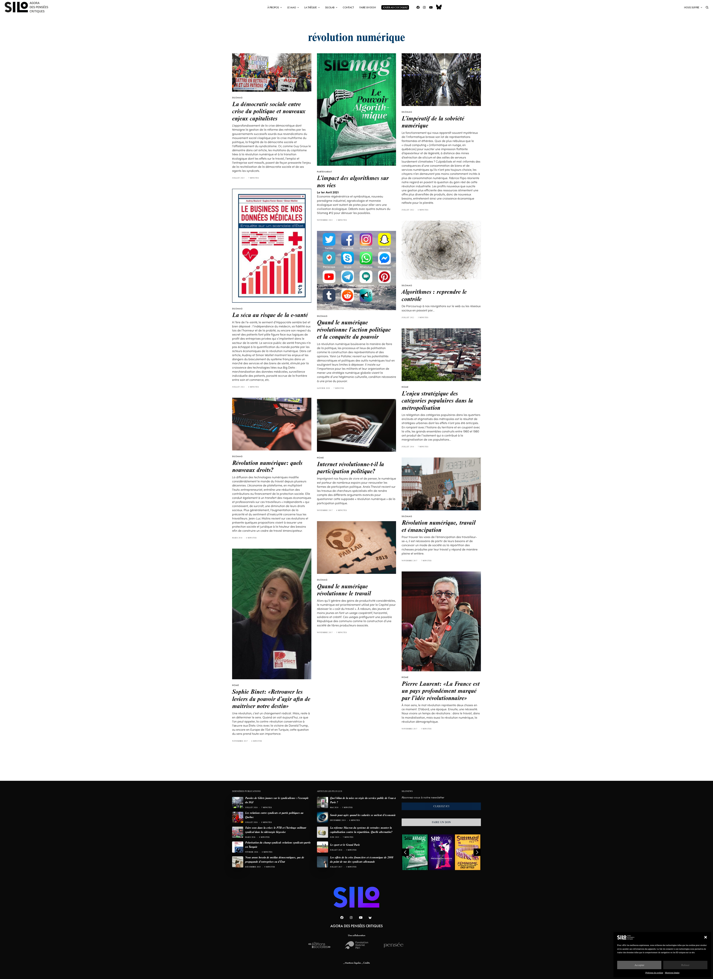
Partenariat (324, 171)
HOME (405, 386)
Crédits (366, 962)
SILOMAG (237, 97)
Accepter (639, 965)
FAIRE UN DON (441, 822)
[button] (705, 937)
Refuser (685, 965)
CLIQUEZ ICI (441, 806)
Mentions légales (672, 972)
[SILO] (28, 7)
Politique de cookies (654, 972)
